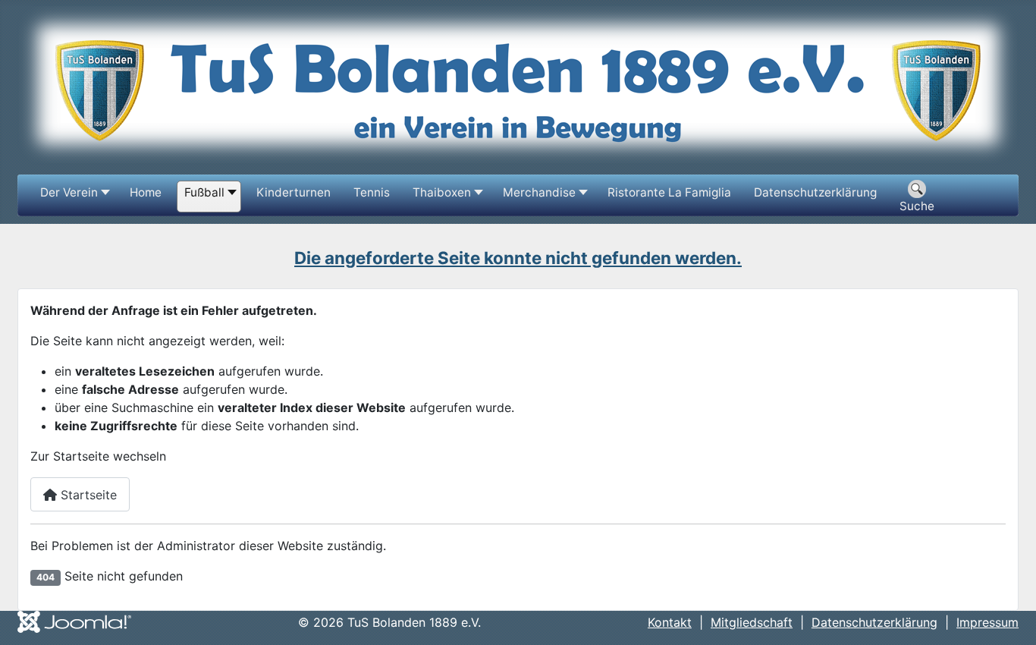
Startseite (87, 494)
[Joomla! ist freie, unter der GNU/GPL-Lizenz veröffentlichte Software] (74, 620)
